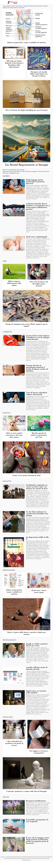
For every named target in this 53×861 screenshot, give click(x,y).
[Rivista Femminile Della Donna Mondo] (12, 2)
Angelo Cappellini (23, 6)
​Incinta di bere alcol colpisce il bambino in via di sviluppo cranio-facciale (37, 337)
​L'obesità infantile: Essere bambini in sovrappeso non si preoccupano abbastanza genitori (38, 206)
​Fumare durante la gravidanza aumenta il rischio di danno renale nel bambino (37, 368)
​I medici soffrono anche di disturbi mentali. (36, 668)
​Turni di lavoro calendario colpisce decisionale (36, 393)
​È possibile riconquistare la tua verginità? (37, 820)
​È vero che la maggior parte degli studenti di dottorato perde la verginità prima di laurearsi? (37, 840)
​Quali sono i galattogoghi (36, 237)
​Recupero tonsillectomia (36, 801)
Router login (6, 169)
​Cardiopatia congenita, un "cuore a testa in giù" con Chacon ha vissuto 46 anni (37, 487)
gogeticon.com (3, 856)
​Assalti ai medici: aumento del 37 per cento (36, 645)
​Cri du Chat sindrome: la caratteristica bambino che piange (37, 513)
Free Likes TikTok (23, 171)
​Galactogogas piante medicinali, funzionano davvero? (35, 181)
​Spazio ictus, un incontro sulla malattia (36, 692)
